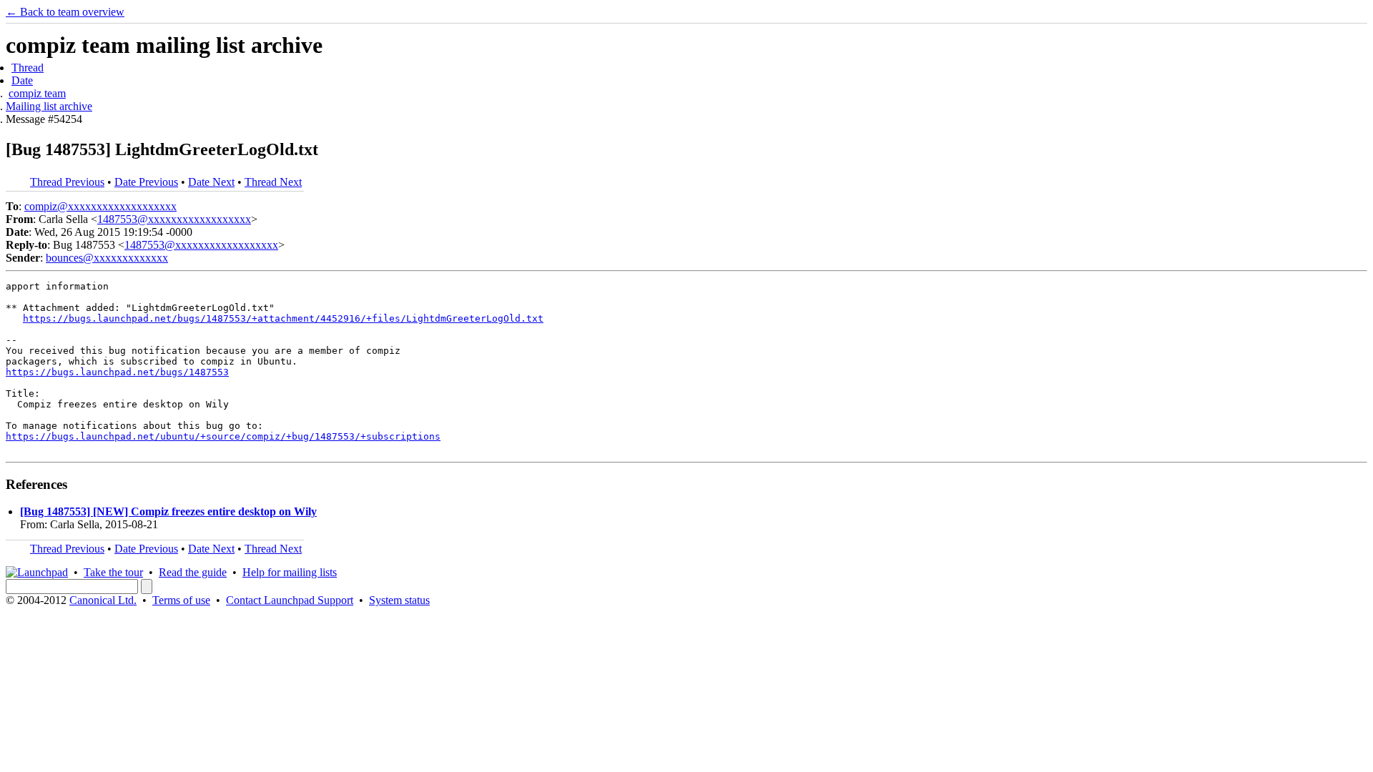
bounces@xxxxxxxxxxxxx (107, 258)
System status (399, 600)
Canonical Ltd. (103, 600)
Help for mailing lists (289, 572)
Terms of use (181, 600)
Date (22, 80)
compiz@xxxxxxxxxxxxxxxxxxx (100, 206)
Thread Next (273, 182)
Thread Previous (67, 182)
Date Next (211, 182)
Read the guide (193, 572)
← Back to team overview (65, 12)
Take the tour (113, 572)
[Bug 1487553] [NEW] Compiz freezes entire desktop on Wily (168, 511)
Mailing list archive (49, 106)
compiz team (37, 93)
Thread (27, 67)
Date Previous (146, 182)
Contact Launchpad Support (289, 600)
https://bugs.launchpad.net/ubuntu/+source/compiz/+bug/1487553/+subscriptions (223, 436)
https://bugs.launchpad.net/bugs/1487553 (117, 372)
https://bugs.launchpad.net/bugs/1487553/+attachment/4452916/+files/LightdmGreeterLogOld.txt (283, 318)
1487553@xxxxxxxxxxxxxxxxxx (174, 219)
